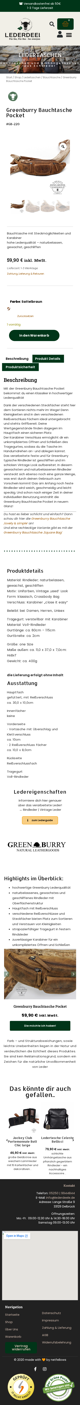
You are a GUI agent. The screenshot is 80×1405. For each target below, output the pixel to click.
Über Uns (11, 1329)
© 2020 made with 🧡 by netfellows (40, 1360)
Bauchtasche (51, 77)
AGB (45, 1335)
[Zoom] (63, 146)
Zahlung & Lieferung (56, 1328)
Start (9, 77)
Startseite (12, 1315)
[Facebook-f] (35, 1369)
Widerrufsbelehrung (56, 1342)
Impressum (50, 1320)
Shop (18, 77)
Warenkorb (13, 1337)
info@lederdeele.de (60, 1198)
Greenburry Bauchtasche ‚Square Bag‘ (33, 532)
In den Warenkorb (34, 335)
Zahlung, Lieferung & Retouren (25, 273)
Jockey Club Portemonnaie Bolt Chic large (22, 1141)
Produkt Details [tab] (47, 359)
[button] (52, 24)
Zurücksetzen (25, 316)
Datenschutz (51, 1313)
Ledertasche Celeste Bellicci (57, 1139)
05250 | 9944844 (62, 1193)
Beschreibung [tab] (17, 359)
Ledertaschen (32, 77)
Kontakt (69, 1185)
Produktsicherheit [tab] (20, 367)
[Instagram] (45, 1369)
